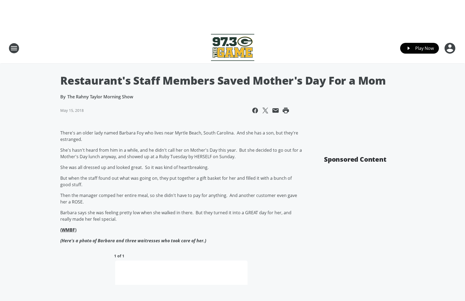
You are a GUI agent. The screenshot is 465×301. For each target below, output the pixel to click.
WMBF (68, 230)
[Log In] (450, 48)
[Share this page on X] (265, 110)
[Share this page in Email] (275, 110)
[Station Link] (232, 48)
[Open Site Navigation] (14, 48)
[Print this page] (286, 110)
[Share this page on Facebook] (255, 110)
